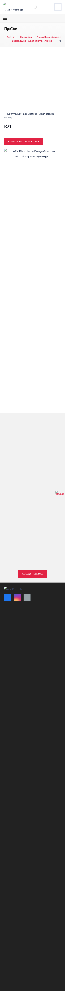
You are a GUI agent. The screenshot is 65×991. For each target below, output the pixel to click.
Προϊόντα (26, 36)
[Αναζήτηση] (31, 7)
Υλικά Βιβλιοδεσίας (49, 36)
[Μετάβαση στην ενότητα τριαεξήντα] (60, 495)
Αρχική (11, 36)
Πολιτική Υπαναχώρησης (19, 656)
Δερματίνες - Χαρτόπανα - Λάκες (31, 40)
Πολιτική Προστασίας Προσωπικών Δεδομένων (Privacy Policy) (25, 671)
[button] (5, 18)
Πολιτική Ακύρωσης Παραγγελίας (24, 626)
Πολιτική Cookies (14, 663)
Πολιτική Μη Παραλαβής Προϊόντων (26, 639)
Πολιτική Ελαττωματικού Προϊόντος (26, 633)
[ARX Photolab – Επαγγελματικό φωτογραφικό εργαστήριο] (13, 7)
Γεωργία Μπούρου (27, 539)
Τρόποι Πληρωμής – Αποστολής (23, 620)
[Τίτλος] (58, 7)
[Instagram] (17, 597)
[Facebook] (7, 597)
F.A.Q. (7, 678)
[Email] (27, 597)
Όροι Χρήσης (12, 614)
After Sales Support (16, 685)
